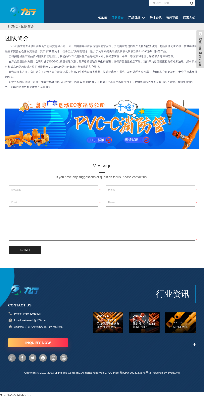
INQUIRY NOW (38, 343)
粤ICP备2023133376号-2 (135, 372)
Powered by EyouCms (165, 372)
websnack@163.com (34, 320)
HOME (13, 26)
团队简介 (27, 26)
